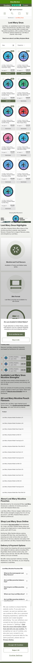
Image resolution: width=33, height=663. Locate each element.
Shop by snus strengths (14, 391)
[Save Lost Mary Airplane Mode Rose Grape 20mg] (18, 106)
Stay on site (15, 340)
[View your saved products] (19, 13)
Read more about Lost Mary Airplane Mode (16, 38)
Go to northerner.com (16, 334)
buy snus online (14, 524)
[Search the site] (12, 13)
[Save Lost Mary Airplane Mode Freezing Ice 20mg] (18, 160)
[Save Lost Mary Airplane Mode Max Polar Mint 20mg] (18, 79)
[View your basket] (27, 13)
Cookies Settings (15, 655)
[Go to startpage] (15, 9)
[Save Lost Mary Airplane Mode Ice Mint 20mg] (3, 106)
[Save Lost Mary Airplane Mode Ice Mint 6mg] (3, 186)
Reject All (15, 650)
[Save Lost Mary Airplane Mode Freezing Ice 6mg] (3, 160)
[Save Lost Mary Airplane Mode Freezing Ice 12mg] (18, 51)
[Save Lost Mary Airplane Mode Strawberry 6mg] (3, 133)
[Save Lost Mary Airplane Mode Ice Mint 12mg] (3, 79)
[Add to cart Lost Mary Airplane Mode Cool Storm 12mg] (28, 357)
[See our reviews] (15, 5)
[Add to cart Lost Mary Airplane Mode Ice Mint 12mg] (28, 370)
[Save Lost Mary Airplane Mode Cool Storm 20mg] (18, 133)
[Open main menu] (5, 13)
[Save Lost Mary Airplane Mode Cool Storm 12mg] (3, 51)
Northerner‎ (11, 17)
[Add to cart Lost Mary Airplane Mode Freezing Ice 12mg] (28, 363)
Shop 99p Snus (15, 2)
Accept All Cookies (15, 645)
